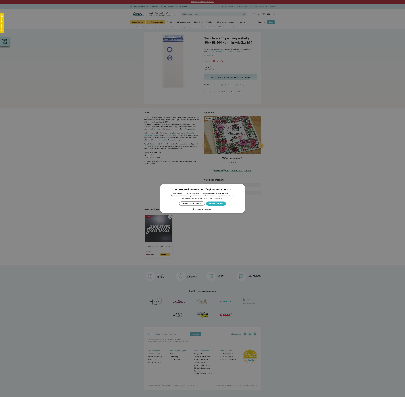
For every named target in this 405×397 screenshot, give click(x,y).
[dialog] (202, 198)
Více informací (218, 198)
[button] (202, 209)
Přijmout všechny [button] (216, 203)
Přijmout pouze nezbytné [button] (191, 203)
